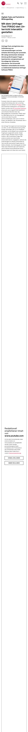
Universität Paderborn (20, 108)
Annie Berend (6, 36)
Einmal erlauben (14, 458)
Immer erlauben (14, 463)
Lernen (3, 7)
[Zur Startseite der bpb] (6, 5)
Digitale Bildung (20, 7)
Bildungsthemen (10, 7)
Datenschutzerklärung (15, 453)
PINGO (20, 105)
